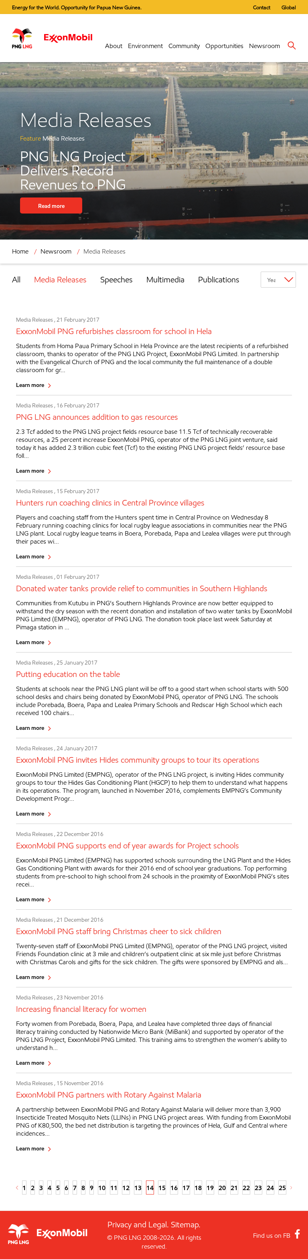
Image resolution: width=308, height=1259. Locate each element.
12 (126, 1188)
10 (101, 1188)
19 (210, 1188)
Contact (261, 7)
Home (20, 251)
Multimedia (165, 279)
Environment (145, 46)
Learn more (30, 384)
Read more (51, 205)
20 (222, 1188)
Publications (218, 279)
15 (162, 1188)
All (16, 279)
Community (184, 46)
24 (270, 1188)
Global (289, 7)
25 (282, 1188)
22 (246, 1188)
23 (258, 1188)
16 (174, 1188)
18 (198, 1188)
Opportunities (224, 46)
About (113, 46)
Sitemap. (186, 1224)
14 (150, 1188)
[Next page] (291, 1187)
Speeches (116, 279)
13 (138, 1188)
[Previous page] (17, 1187)
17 (186, 1188)
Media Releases (60, 279)
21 (234, 1188)
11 (114, 1188)
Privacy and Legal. (138, 1224)
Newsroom (264, 46)
